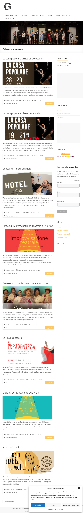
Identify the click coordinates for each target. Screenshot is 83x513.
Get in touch (9, 18)
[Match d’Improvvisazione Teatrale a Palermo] (29, 230)
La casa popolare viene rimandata (21, 113)
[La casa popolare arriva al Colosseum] (27, 63)
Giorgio (49, 15)
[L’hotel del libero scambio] (27, 173)
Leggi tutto (49, 103)
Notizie (36, 100)
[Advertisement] (70, 85)
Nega (53, 505)
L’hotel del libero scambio (17, 168)
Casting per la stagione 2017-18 (21, 392)
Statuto (59, 110)
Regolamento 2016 (63, 114)
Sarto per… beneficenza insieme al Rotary (26, 283)
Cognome (60, 201)
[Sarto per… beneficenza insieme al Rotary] (27, 287)
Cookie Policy (50, 509)
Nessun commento (11, 103)
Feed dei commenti (63, 234)
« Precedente (9, 501)
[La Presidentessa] (29, 342)
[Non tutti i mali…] (29, 452)
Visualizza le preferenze (71, 505)
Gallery (57, 15)
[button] (79, 488)
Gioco (42, 15)
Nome (59, 192)
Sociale (33, 325)
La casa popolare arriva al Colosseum (23, 58)
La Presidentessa (12, 337)
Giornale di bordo (11, 15)
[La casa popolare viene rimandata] (29, 118)
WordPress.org (62, 237)
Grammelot (34, 15)
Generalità (23, 15)
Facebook (26, 511)
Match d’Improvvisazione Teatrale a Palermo (28, 225)
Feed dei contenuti (63, 230)
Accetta (38, 505)
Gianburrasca (9, 100)
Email (59, 182)
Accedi (59, 227)
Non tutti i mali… (12, 447)
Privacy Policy (59, 509)
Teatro (41, 100)
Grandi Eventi (67, 15)
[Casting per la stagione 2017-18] (27, 397)
